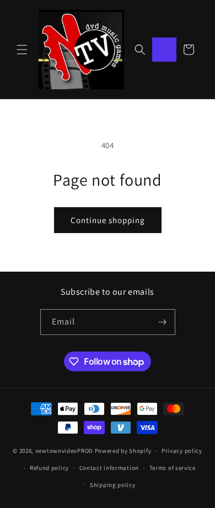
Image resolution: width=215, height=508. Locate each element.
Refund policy (49, 468)
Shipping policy (113, 485)
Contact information (109, 468)
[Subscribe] (162, 322)
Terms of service (172, 468)
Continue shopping (108, 220)
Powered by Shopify (123, 451)
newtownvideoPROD (64, 451)
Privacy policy (182, 451)
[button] (22, 49)
